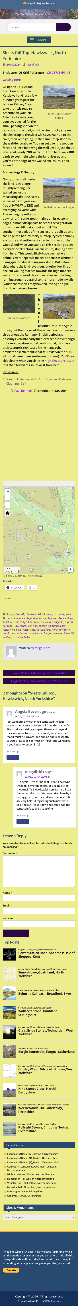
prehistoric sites (39, 633)
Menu (42, 40)
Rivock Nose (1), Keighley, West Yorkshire (39, 673)
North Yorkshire (41, 629)
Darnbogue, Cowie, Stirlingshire (24, 1191)
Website (8, 918)
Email (7, 905)
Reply (12, 757)
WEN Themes (52, 1301)
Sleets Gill (68, 633)
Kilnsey (42, 625)
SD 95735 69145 (58, 72)
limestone (53, 625)
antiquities (51, 618)
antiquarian (37, 618)
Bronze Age (20, 622)
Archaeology (66, 618)
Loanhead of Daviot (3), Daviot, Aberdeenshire (32, 1162)
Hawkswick (20, 625)
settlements (55, 633)
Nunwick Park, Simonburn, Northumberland (31, 1187)
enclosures (47, 622)
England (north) (16, 614)
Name (7, 892)
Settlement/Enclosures (39, 614)
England (58, 622)
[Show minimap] (71, 569)
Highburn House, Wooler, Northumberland (31, 1174)
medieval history (21, 629)
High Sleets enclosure (59, 360)
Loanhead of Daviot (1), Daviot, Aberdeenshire (32, 1158)
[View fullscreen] (8, 505)
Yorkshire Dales (21, 637)
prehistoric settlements (16, 633)
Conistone (33, 622)
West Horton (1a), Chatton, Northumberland (31, 1183)
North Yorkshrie (61, 629)
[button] (40, 528)
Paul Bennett (23, 390)
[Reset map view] (8, 513)
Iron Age (32, 625)
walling (7, 637)
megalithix (33, 64)
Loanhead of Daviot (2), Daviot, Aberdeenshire (32, 1154)
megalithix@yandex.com (41, 3)
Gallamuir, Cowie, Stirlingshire (24, 1195)
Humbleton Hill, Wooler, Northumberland (30, 1178)
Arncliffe (8, 622)
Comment (10, 853)
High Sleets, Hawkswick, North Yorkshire (39, 681)
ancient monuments (18, 618)
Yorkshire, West (62, 614)
